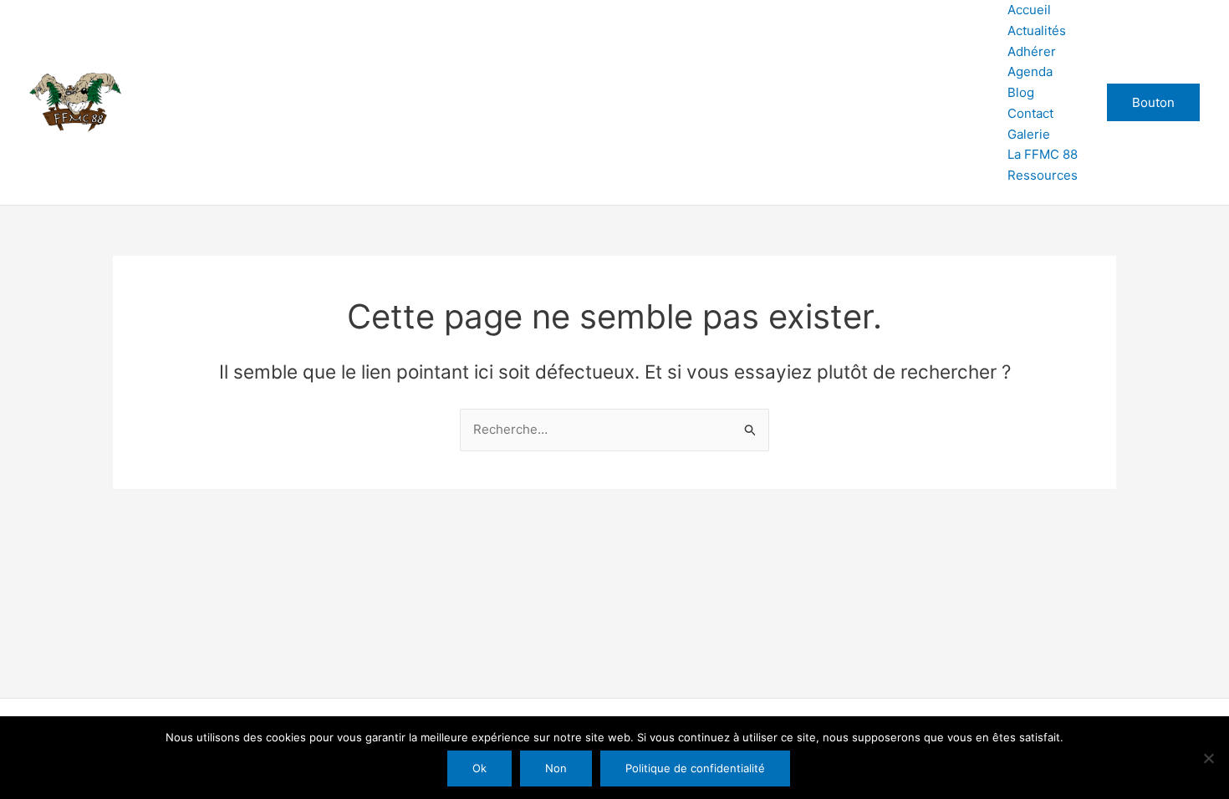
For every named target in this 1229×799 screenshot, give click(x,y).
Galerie (1028, 134)
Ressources (1042, 175)
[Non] (1208, 758)
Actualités (1036, 30)
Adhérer (1031, 51)
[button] (1153, 102)
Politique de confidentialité (695, 768)
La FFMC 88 (1042, 154)
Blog (1020, 92)
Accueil (1029, 10)
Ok (479, 768)
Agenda (1030, 71)
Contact (1030, 113)
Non (556, 768)
